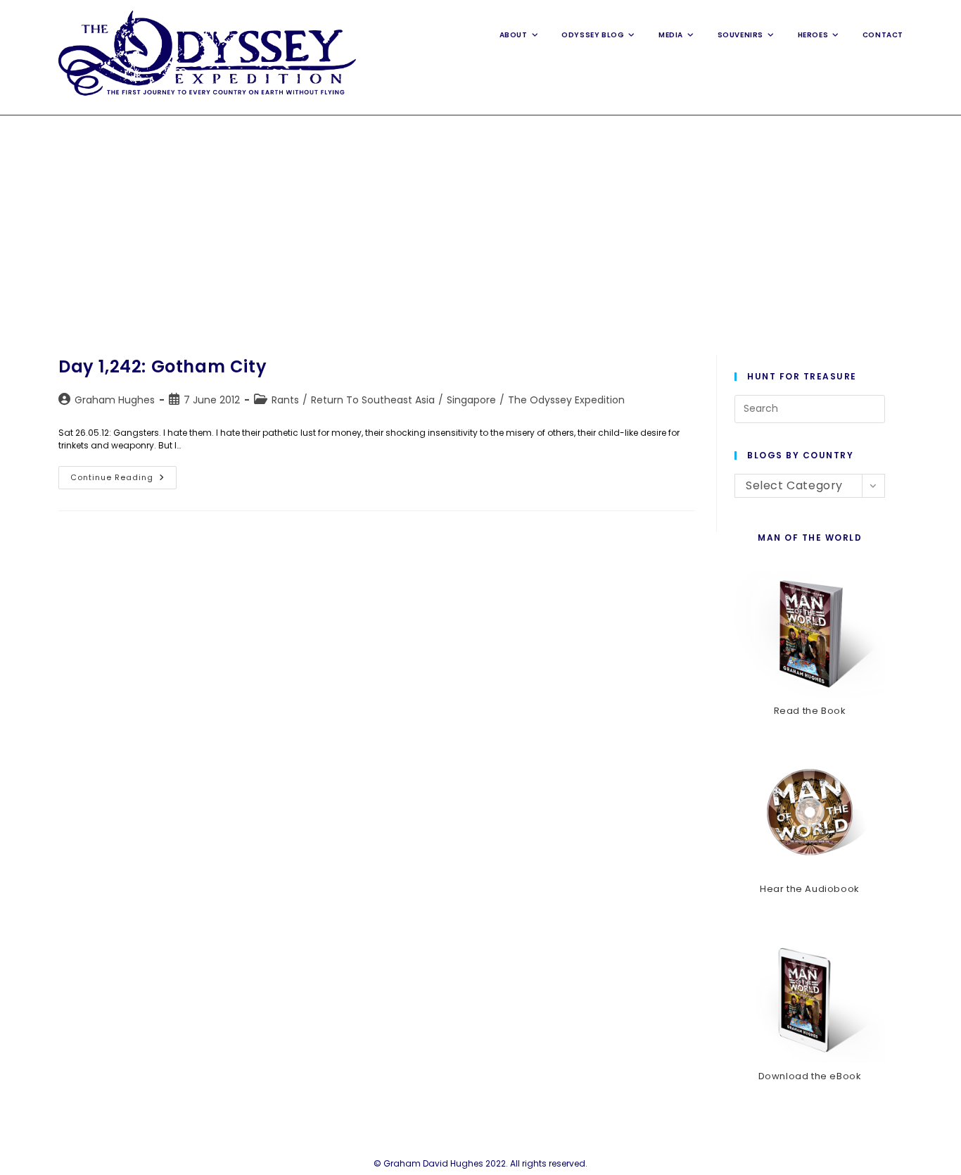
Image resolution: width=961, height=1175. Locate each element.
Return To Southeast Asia (373, 400)
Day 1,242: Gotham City (162, 366)
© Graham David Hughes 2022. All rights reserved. (480, 1163)
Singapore (471, 400)
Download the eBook (810, 1076)
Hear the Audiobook (810, 889)
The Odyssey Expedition (566, 400)
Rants (285, 400)
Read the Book (810, 710)
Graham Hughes (115, 400)
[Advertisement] (480, 221)
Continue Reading (123, 480)
